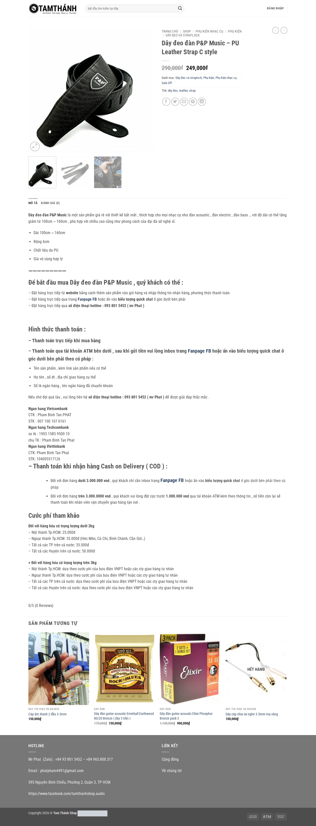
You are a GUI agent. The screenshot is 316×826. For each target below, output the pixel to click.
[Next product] (275, 30)
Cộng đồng (170, 759)
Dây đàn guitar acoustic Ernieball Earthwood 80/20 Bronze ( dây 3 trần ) (124, 716)
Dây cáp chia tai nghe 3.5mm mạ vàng (252, 714)
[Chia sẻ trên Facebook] (166, 102)
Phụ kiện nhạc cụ (209, 31)
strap (192, 90)
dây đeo (173, 90)
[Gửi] (180, 8)
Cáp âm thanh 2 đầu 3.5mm (47, 714)
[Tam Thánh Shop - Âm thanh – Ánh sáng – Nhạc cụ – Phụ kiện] (53, 8)
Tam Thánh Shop (65, 813)
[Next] (145, 89)
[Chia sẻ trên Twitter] (175, 102)
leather (183, 90)
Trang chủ (170, 31)
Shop (187, 31)
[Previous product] (283, 30)
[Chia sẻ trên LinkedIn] (202, 102)
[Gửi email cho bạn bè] (184, 102)
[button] (275, 8)
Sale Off (167, 83)
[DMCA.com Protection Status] (92, 813)
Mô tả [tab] (33, 203)
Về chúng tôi (172, 770)
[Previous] (37, 89)
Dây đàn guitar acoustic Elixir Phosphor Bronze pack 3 (186, 716)
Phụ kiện (235, 31)
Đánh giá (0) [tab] (50, 203)
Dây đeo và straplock (183, 35)
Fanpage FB (172, 480)
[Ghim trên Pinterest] (193, 102)
